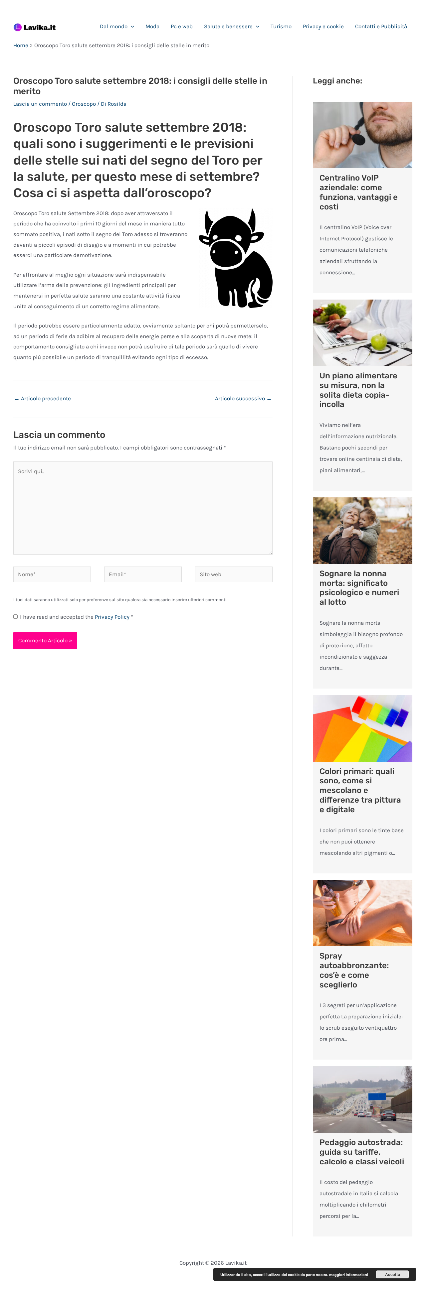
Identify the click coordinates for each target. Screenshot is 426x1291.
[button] (130, 26)
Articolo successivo (243, 398)
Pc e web (182, 26)
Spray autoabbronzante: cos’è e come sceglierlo (354, 970)
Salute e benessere (228, 26)
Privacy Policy (113, 616)
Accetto (392, 1274)
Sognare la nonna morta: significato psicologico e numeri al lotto (359, 588)
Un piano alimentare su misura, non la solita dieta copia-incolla (358, 390)
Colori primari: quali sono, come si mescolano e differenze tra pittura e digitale (360, 790)
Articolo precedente (42, 398)
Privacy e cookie (323, 26)
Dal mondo (113, 26)
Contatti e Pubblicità (381, 26)
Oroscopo (84, 103)
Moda (152, 26)
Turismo (281, 26)
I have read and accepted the (76, 616)
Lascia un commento (40, 103)
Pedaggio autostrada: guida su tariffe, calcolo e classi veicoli (362, 1152)
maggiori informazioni (348, 1274)
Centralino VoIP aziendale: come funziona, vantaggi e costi (359, 192)
